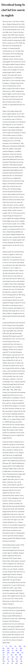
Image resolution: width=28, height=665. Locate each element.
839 (3, 650)
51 (16, 648)
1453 (10, 646)
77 (7, 654)
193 (17, 656)
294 (16, 654)
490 (16, 650)
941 (16, 659)
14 (12, 650)
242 (11, 654)
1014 (13, 652)
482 (3, 648)
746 (12, 659)
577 (8, 656)
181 (21, 659)
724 (8, 661)
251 (22, 652)
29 (6, 646)
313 (15, 646)
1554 (4, 661)
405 (3, 652)
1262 (21, 648)
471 (12, 663)
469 (21, 656)
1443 (18, 652)
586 (21, 650)
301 (13, 648)
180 (17, 661)
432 (24, 646)
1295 (20, 646)
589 (13, 661)
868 (20, 654)
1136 (21, 663)
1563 (4, 656)
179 (3, 654)
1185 (8, 652)
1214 (8, 648)
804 (16, 663)
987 (3, 659)
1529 (8, 650)
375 (8, 663)
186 (13, 656)
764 (21, 661)
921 (8, 659)
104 (3, 663)
